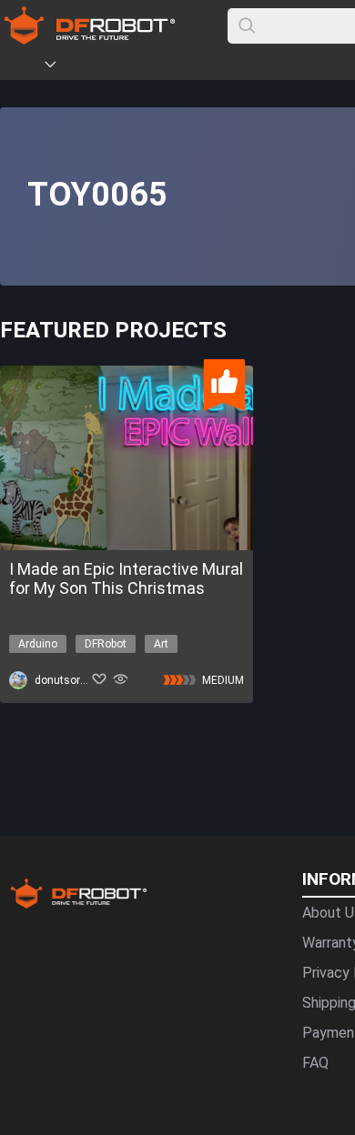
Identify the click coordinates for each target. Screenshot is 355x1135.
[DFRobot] (90, 38)
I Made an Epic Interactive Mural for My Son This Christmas (126, 578)
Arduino (37, 644)
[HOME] (24, 67)
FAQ (315, 1062)
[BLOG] (152, 67)
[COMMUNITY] (61, 67)
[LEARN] (179, 67)
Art (161, 644)
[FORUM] (97, 67)
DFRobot (106, 644)
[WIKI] (124, 67)
